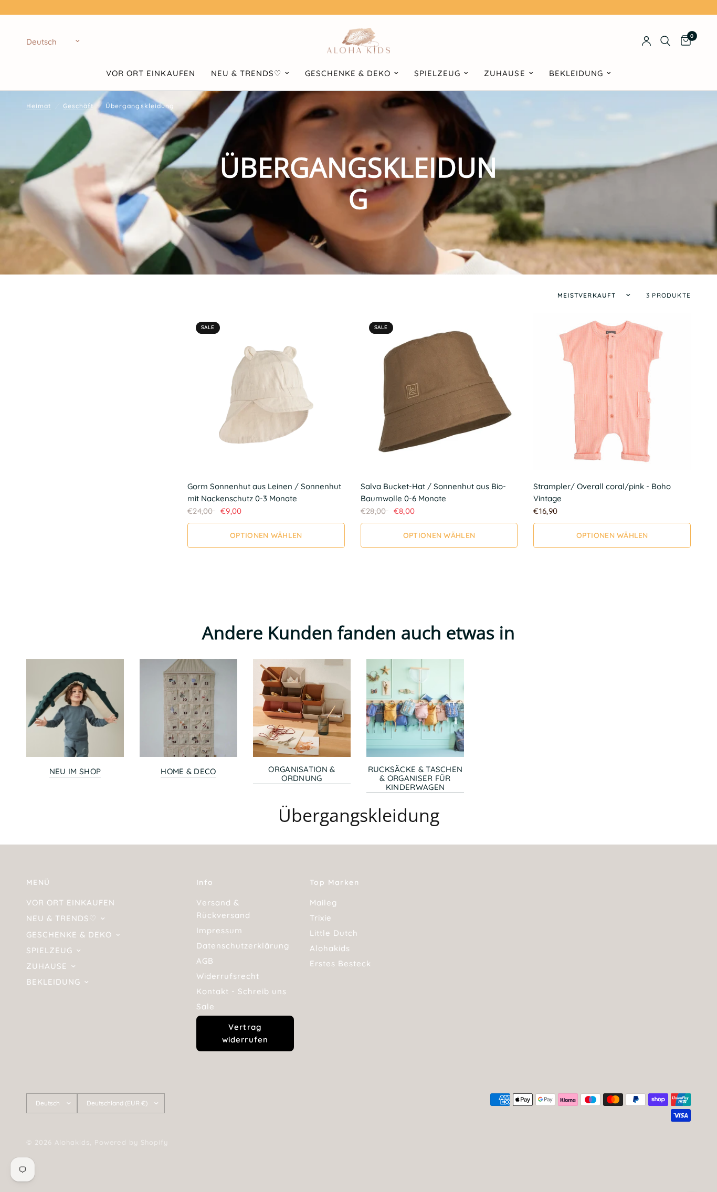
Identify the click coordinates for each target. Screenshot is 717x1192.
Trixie (321, 918)
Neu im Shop (75, 771)
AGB (205, 961)
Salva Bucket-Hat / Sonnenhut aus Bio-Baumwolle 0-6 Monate (433, 492)
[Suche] (665, 41)
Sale (205, 1006)
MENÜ (38, 882)
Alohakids (330, 948)
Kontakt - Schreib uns (241, 991)
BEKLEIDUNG (576, 73)
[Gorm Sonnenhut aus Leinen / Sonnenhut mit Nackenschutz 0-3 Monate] (266, 392)
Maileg (323, 903)
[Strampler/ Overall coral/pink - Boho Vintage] (612, 392)
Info (205, 882)
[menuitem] (150, 73)
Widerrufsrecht (227, 976)
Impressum (219, 930)
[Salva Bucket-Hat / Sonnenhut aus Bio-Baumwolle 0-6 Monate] (439, 392)
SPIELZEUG (437, 73)
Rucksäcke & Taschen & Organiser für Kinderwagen (415, 778)
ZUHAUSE (504, 73)
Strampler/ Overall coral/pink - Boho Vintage (602, 492)
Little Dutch (334, 933)
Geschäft (78, 106)
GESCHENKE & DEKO (348, 73)
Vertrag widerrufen (245, 1033)
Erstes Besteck (340, 963)
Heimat (38, 106)
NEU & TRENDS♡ (246, 73)
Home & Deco (188, 771)
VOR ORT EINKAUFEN (150, 73)
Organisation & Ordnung (301, 774)
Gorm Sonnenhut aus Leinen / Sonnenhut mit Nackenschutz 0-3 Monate (264, 492)
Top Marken (334, 882)
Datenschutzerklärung (242, 946)
